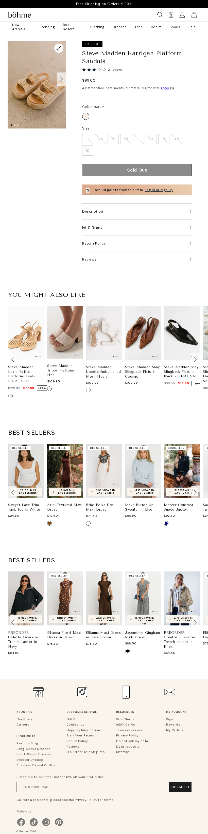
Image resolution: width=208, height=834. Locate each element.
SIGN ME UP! (180, 787)
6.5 (100, 139)
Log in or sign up (159, 190)
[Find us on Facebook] (21, 826)
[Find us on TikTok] (33, 826)
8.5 (151, 139)
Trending (47, 27)
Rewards (173, 724)
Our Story (24, 719)
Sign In (171, 719)
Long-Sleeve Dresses (33, 749)
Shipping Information (83, 730)
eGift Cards (125, 724)
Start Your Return (80, 735)
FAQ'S (70, 719)
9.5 (177, 139)
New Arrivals (18, 27)
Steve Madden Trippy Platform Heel (60, 370)
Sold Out (137, 170)
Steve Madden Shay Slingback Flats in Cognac (142, 371)
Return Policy (94, 243)
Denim (156, 27)
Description (92, 211)
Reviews (89, 259)
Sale (192, 27)
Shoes (175, 27)
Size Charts (125, 719)
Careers (22, 724)
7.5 (126, 139)
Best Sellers (69, 27)
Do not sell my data (132, 741)
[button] (61, 79)
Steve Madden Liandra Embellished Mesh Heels (103, 371)
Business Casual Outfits (36, 765)
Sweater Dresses (30, 760)
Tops (139, 27)
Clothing (97, 27)
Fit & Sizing (92, 227)
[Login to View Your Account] (182, 14)
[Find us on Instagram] (46, 826)
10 (88, 150)
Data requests (128, 747)
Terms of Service (129, 730)
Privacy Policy (127, 735)
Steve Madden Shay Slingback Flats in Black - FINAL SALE (182, 371)
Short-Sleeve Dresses (34, 754)
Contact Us (75, 724)
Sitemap (122, 752)
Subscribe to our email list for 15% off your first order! (60, 777)
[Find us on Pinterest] (58, 826)
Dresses (120, 27)
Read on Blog (27, 743)
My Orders (174, 730)
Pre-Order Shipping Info (85, 752)
